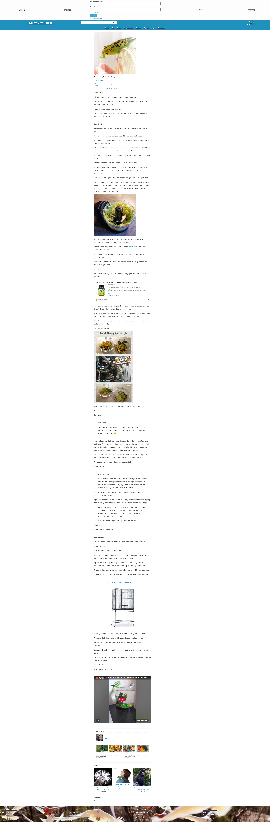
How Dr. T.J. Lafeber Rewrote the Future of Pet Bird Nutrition (142, 754)
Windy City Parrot (40, 22)
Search (114, 22)
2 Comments (99, 85)
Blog (113, 28)
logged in (102, 800)
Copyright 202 (207, 817)
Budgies (105, 84)
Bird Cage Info (99, 84)
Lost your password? (94, 18)
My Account (161, 28)
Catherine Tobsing (115, 88)
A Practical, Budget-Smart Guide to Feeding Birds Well (115, 754)
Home (107, 28)
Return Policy (5, 820)
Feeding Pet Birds (112, 84)
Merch (119, 28)
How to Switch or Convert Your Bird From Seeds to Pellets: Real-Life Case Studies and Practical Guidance (101, 755)
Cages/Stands (128, 28)
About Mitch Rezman (209, 812)
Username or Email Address (96, 1)
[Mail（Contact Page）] (106, 738)
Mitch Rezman (99, 80)
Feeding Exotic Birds (104, 751)
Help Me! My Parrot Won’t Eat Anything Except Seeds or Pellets (122, 785)
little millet (132, 247)
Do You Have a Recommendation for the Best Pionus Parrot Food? (142, 788)
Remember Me (95, 12)
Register (101, 18)
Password (92, 6)
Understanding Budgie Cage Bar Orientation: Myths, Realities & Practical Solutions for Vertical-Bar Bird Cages (129, 755)
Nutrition (138, 28)
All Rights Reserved (209, 820)
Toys (153, 28)
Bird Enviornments (132, 751)
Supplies (146, 28)
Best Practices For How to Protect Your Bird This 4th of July (103, 788)
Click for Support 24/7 (251, 22)
